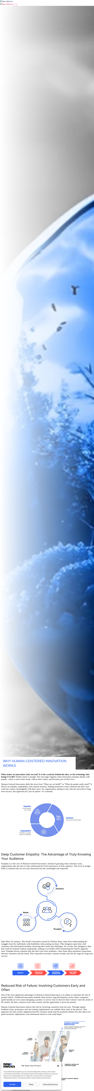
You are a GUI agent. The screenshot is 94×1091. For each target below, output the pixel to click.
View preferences (50, 1084)
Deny (31, 1084)
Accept (12, 1084)
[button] (58, 1066)
